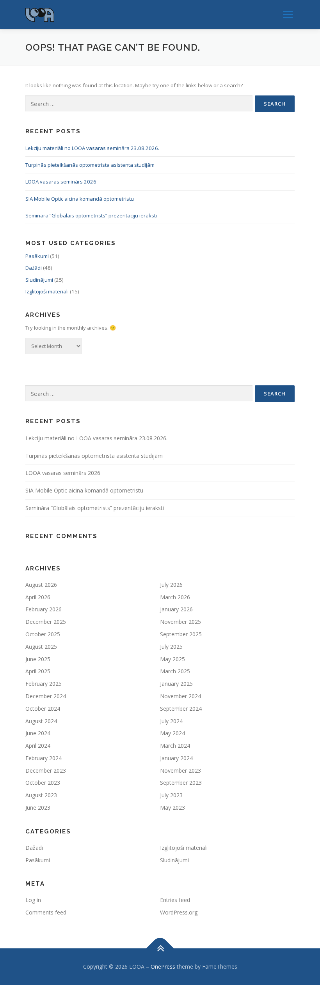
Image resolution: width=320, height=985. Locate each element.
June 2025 (37, 659)
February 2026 (43, 609)
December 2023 (45, 770)
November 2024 (180, 696)
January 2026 (176, 609)
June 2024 (37, 733)
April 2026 (37, 597)
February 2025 (43, 683)
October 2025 (42, 634)
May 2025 (172, 659)
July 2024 (171, 721)
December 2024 (45, 696)
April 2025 (37, 671)
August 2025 (41, 646)
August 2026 (41, 584)
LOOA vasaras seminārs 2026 (60, 181)
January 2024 (176, 758)
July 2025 (171, 646)
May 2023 (172, 807)
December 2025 (45, 621)
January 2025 (176, 683)
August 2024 (41, 721)
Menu (288, 14)
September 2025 (181, 634)
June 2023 (37, 807)
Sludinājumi (39, 279)
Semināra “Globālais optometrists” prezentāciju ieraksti (91, 215)
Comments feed (45, 912)
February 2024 (43, 758)
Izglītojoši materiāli (47, 291)
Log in (33, 900)
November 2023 (180, 770)
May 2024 (172, 733)
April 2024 (37, 745)
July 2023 (171, 795)
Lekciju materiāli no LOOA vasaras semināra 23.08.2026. (92, 148)
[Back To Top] (160, 948)
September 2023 (181, 782)
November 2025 (180, 621)
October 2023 (42, 782)
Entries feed (175, 900)
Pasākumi (37, 255)
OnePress (163, 966)
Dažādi (33, 267)
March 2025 (175, 671)
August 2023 (41, 795)
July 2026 (171, 584)
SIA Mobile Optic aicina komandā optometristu (79, 198)
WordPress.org (178, 912)
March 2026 (175, 597)
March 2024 (175, 745)
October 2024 (42, 708)
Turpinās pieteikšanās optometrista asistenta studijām (90, 164)
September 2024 (181, 708)
